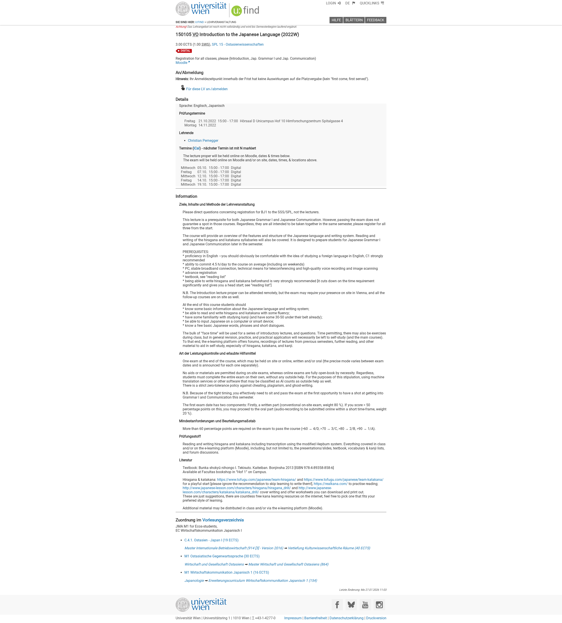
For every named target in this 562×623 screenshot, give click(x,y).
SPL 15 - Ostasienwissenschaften (238, 44)
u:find (199, 22)
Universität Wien (191, 4)
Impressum (293, 618)
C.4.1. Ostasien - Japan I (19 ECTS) (211, 540)
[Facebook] (337, 604)
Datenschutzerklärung (347, 618)
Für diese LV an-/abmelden (207, 89)
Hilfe (336, 20)
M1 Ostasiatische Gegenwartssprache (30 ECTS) (222, 556)
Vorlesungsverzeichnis (223, 519)
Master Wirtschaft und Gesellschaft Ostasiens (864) (288, 564)
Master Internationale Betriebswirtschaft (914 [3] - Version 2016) (233, 548)
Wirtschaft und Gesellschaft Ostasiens (214, 564)
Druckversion (376, 618)
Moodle (181, 63)
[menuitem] (350, 3)
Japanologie (194, 580)
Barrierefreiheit (315, 618)
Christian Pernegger (203, 140)
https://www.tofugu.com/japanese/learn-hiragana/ (256, 480)
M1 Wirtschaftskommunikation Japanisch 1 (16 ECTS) (226, 572)
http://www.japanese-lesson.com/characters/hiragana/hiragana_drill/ (237, 488)
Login (331, 3)
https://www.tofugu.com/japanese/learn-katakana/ (344, 480)
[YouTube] (365, 604)
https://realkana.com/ (331, 484)
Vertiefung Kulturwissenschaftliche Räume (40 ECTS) (329, 548)
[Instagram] (379, 604)
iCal (197, 148)
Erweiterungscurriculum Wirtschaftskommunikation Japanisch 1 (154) (262, 580)
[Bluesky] (351, 604)
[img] (245, 12)
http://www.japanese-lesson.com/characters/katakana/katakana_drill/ (257, 490)
